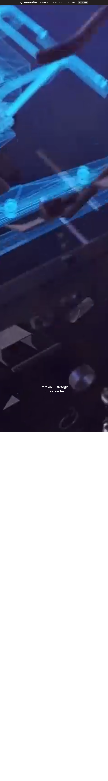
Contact (74, 2)
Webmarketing (54, 2)
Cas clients (68, 2)
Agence (61, 2)
